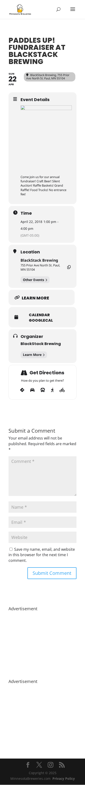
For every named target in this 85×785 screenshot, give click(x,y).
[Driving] (32, 390)
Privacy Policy (63, 778)
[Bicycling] (62, 390)
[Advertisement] (42, 642)
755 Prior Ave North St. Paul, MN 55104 (40, 267)
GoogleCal (41, 320)
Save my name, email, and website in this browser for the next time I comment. (41, 555)
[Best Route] (22, 390)
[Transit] (42, 390)
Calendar (39, 315)
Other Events (33, 279)
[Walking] (52, 390)
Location (30, 252)
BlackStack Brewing (39, 260)
